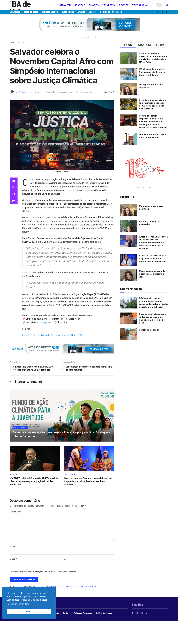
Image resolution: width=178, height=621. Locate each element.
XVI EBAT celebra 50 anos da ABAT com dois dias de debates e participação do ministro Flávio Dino (34, 481)
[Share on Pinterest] (14, 194)
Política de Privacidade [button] (18, 604)
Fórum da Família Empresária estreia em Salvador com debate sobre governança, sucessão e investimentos (153, 121)
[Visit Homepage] (26, 5)
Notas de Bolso (31, 12)
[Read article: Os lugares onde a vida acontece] (128, 210)
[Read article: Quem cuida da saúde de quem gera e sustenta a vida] (128, 275)
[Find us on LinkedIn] (167, 12)
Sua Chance (108, 4)
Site (65, 559)
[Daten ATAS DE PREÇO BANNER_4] (89, 24)
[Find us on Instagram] (163, 12)
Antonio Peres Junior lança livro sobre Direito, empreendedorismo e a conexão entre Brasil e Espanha (153, 242)
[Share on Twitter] (14, 187)
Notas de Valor (140, 4)
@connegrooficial (45, 322)
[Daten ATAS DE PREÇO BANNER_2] (62, 348)
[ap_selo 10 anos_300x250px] (144, 168)
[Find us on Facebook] (153, 12)
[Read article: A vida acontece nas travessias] (128, 226)
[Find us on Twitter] (158, 12)
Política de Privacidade (111, 12)
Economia (80, 4)
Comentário (16, 511)
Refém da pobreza (149, 329)
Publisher (23, 92)
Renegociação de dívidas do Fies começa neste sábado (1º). (52, 335)
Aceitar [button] (29, 611)
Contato (93, 12)
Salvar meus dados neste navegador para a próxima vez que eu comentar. (44, 571)
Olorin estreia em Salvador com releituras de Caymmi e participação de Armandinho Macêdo (88, 481)
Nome (13, 546)
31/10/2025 (36, 92)
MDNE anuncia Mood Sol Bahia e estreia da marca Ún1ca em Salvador (152, 72)
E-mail (13, 559)
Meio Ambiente (62, 92)
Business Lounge (50, 12)
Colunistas (15, 12)
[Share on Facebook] (14, 181)
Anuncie (81, 12)
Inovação (123, 4)
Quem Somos (67, 12)
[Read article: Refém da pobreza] (128, 334)
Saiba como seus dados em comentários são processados (74, 586)
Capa (12, 42)
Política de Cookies (104, 613)
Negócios (94, 4)
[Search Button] (167, 4)
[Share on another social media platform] (14, 201)
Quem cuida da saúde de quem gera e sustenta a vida (152, 274)
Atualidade (65, 4)
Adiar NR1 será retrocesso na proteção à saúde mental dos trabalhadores (153, 258)
